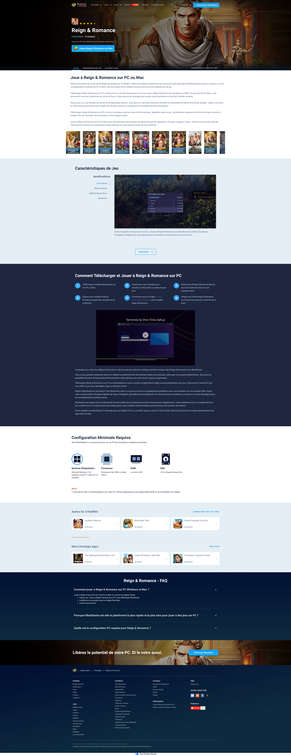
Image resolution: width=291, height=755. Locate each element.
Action (75, 710)
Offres (75, 692)
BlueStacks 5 (77, 687)
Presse (155, 695)
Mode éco (118, 700)
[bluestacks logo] (79, 5)
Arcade (75, 715)
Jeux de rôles (77, 723)
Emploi (155, 692)
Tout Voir (214, 546)
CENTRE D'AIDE (158, 5)
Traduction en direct (121, 703)
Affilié (145, 5)
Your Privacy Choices (148, 754)
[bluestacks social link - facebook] (202, 695)
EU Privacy (130, 746)
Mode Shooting (120, 687)
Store (131, 5)
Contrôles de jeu (120, 684)
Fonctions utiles (120, 725)
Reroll (117, 709)
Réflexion (76, 718)
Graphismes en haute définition (125, 722)
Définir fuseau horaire (122, 728)
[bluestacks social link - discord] (192, 695)
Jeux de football (78, 734)
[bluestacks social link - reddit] (197, 695)
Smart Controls (120, 706)
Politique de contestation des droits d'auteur (112, 746)
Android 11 (76, 698)
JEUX (106, 5)
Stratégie (77, 37)
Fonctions (119, 681)
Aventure (76, 713)
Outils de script (120, 717)
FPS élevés (118, 719)
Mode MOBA (119, 689)
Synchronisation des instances (125, 695)
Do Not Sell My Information (143, 746)
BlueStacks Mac (78, 684)
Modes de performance (123, 711)
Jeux (75, 704)
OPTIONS (94, 5)
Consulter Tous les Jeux (206, 512)
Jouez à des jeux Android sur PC (164, 704)
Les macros (119, 698)
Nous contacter (158, 689)
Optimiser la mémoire (122, 714)
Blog (116, 5)
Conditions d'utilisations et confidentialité (85, 746)
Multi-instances (120, 692)
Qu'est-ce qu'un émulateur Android (164, 707)
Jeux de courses (78, 721)
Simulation (76, 726)
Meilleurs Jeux (77, 707)
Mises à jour (195, 684)
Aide (192, 681)
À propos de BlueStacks (161, 684)
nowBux (75, 695)
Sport (75, 729)
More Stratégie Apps (85, 546)
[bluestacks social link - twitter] (207, 695)
